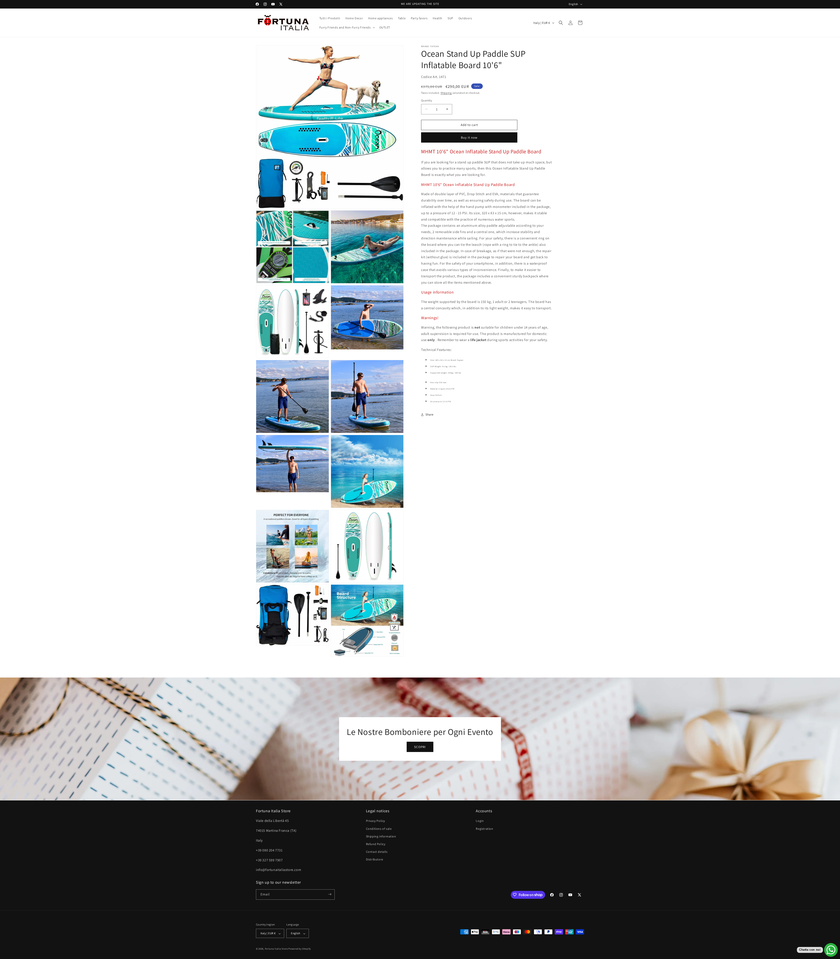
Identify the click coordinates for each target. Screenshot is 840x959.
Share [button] (429, 414)
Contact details (377, 852)
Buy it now (469, 137)
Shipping (446, 92)
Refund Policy (375, 844)
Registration (484, 828)
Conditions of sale (379, 828)
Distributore (374, 859)
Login (480, 821)
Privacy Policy (375, 821)
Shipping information (381, 836)
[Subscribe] (329, 894)
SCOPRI (420, 747)
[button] (347, 27)
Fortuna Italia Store (277, 948)
